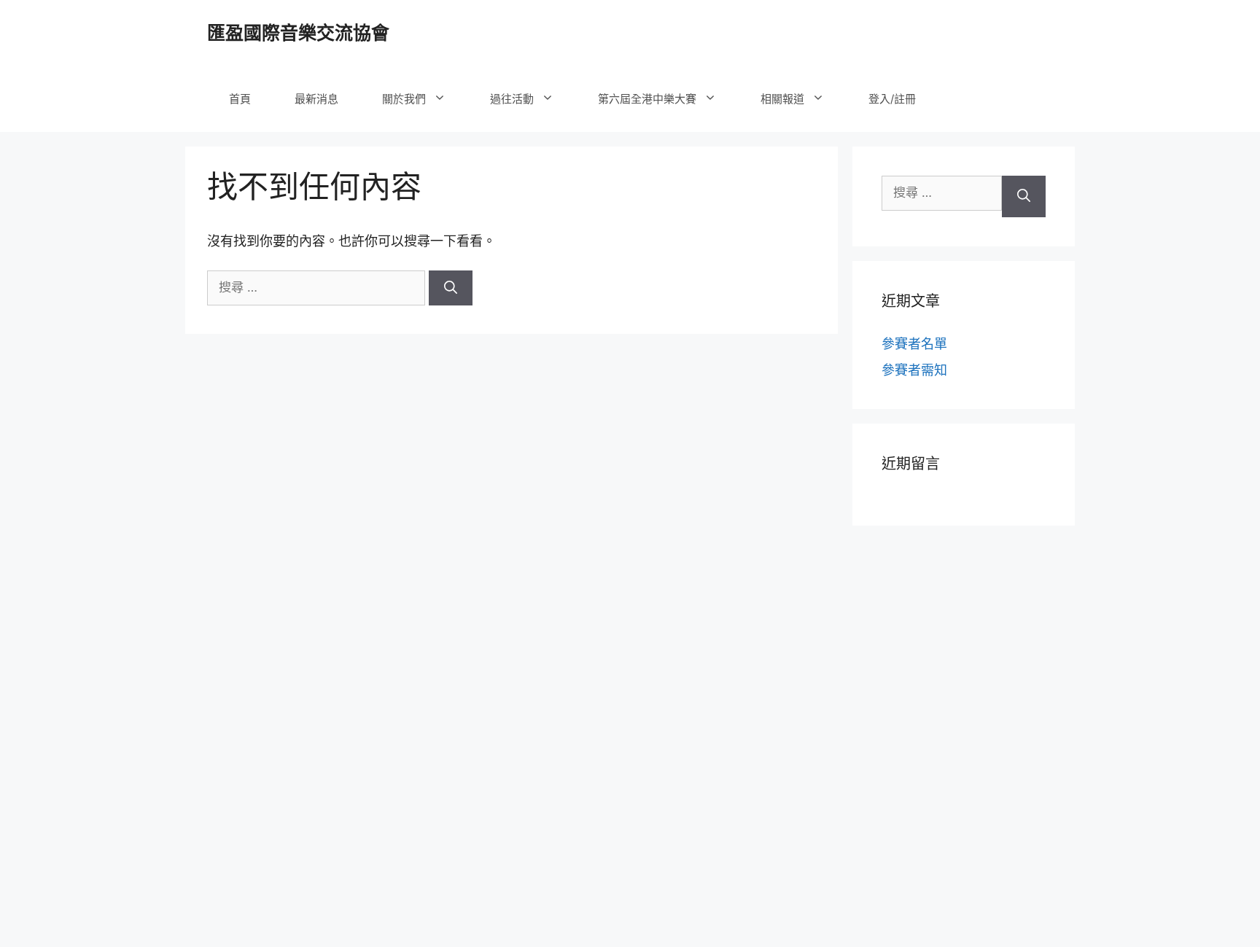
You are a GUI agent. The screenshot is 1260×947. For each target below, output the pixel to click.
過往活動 (512, 99)
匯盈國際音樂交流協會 (298, 33)
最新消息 (316, 99)
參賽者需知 (914, 370)
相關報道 (782, 99)
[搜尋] (450, 287)
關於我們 (404, 99)
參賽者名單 (914, 343)
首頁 (240, 99)
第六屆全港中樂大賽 (647, 99)
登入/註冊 (892, 99)
